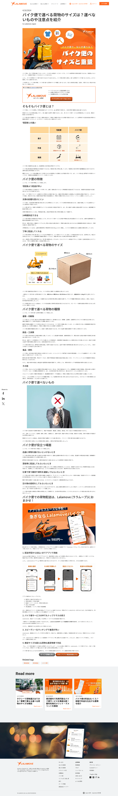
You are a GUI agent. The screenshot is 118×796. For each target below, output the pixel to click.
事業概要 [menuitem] (77, 765)
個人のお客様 (44, 4)
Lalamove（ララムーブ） (73, 547)
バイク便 (44, 663)
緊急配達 (26, 663)
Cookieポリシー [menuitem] (94, 768)
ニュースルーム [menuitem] (79, 770)
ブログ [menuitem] (77, 768)
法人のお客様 (33, 4)
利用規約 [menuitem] (92, 770)
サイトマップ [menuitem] (78, 778)
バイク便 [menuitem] (61, 776)
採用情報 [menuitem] (77, 773)
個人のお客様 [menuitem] (62, 768)
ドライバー (54, 4)
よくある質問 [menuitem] (78, 781)
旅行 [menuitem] (60, 781)
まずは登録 (104, 3)
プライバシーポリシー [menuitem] (95, 765)
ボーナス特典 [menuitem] (62, 784)
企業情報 (62, 4)
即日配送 (35, 663)
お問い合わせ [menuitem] (78, 776)
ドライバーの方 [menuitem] (63, 770)
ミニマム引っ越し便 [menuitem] (64, 778)
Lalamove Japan (30, 24)
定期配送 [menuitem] (61, 773)
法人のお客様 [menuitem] (62, 765)
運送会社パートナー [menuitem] (64, 786)
